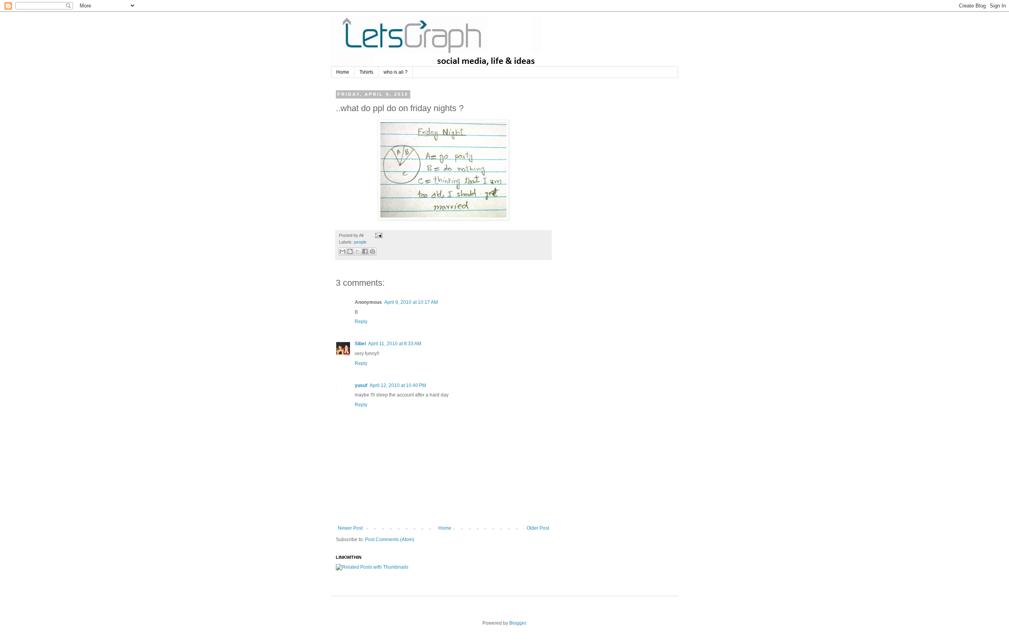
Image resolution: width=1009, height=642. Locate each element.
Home (342, 72)
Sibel (360, 343)
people (360, 242)
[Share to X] (357, 251)
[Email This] (342, 251)
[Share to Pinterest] (372, 251)
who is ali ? (395, 72)
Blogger (517, 623)
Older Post (538, 528)
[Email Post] (377, 235)
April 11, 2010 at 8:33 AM (394, 343)
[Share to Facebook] (365, 251)
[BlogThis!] (350, 251)
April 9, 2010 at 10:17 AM (411, 302)
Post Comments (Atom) (389, 539)
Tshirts (366, 72)
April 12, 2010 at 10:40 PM (398, 385)
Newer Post (350, 528)
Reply (361, 321)
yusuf (361, 385)
